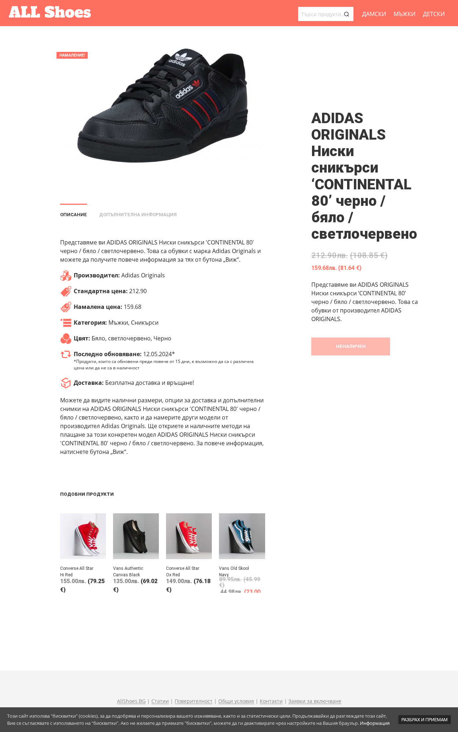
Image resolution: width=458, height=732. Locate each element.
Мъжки (404, 14)
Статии (160, 701)
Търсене (346, 14)
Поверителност (194, 701)
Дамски (374, 14)
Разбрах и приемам (424, 719)
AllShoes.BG (131, 701)
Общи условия (236, 701)
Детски (434, 14)
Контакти (271, 701)
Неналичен (351, 346)
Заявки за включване (314, 701)
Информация (375, 723)
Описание (73, 214)
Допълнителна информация (138, 214)
